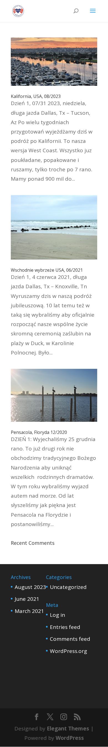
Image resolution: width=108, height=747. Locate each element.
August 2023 (30, 587)
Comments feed (70, 638)
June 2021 (27, 598)
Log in (57, 614)
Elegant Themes (68, 728)
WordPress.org (68, 651)
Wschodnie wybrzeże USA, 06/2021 (47, 270)
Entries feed (65, 627)
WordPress (70, 737)
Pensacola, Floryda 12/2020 (39, 432)
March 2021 (29, 611)
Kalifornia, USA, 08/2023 (36, 96)
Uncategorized (68, 587)
